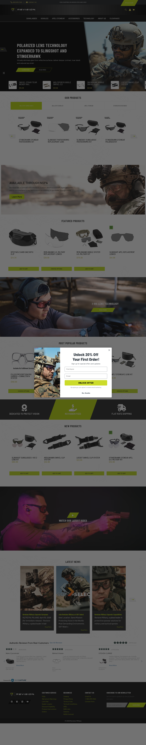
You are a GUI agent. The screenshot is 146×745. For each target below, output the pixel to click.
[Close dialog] (109, 350)
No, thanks (86, 393)
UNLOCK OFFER (86, 383)
